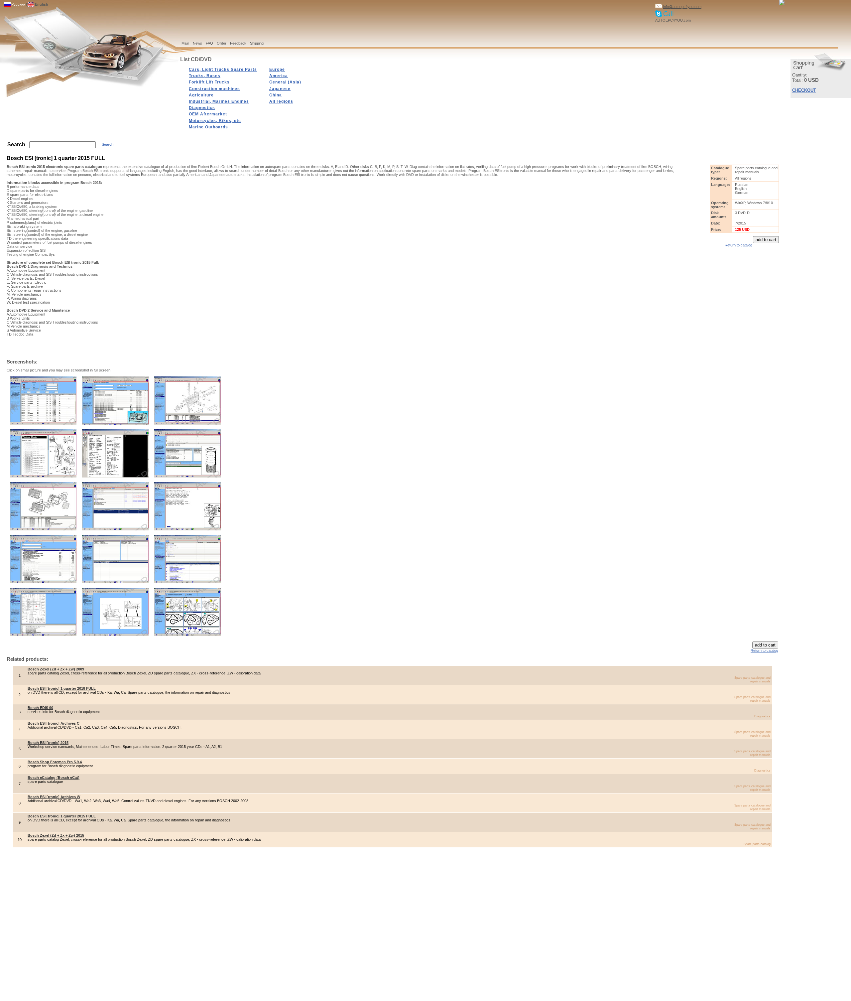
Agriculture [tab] (201, 95)
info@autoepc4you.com (682, 7)
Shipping (257, 43)
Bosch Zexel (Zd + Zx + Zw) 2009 (56, 669)
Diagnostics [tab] (202, 107)
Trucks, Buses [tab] (204, 75)
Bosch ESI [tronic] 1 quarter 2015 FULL (62, 816)
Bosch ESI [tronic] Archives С (53, 723)
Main (185, 43)
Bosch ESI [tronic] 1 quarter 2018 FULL (62, 688)
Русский (18, 4)
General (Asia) (285, 82)
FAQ (209, 43)
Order (221, 43)
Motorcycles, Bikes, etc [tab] (215, 120)
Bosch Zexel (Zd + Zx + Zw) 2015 (56, 835)
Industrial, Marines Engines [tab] (219, 101)
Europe (277, 69)
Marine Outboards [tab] (208, 127)
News (197, 43)
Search (107, 144)
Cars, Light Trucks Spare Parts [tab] (223, 69)
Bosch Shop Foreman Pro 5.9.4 (55, 762)
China (275, 95)
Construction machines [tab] (214, 88)
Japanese (280, 88)
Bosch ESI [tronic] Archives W (54, 797)
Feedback (238, 43)
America (278, 75)
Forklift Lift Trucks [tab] (209, 82)
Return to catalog (738, 245)
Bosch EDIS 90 (40, 708)
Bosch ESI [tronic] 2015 (48, 743)
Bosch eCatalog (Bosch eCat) (53, 778)
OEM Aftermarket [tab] (208, 114)
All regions (281, 101)
